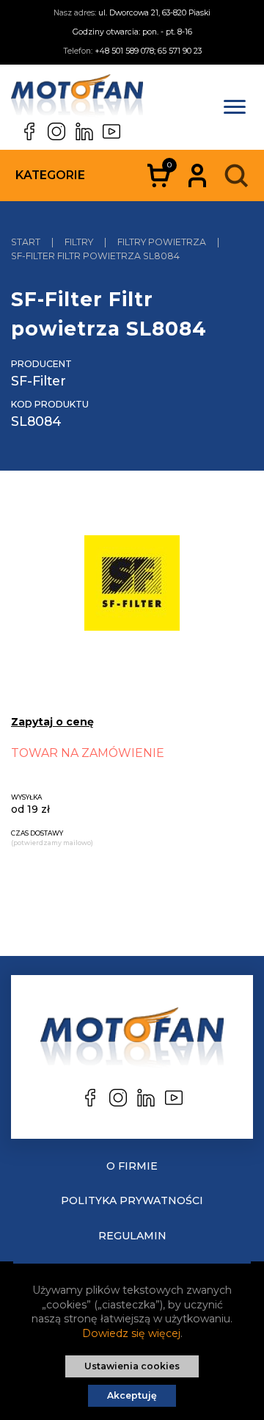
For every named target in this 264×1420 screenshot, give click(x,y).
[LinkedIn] (84, 131)
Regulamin (132, 1235)
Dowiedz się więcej (131, 1333)
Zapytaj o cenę (52, 721)
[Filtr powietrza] (132, 585)
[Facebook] (29, 131)
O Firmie (132, 1166)
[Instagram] (56, 131)
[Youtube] (111, 131)
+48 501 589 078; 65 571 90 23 (148, 51)
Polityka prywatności (132, 1200)
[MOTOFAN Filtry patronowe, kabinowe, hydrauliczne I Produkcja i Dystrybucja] (77, 98)
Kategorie (50, 175)
